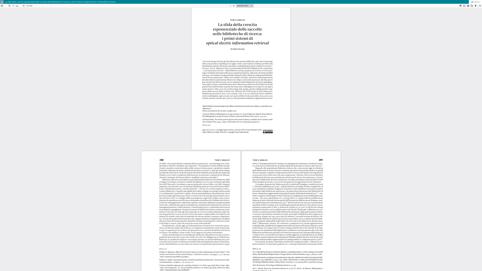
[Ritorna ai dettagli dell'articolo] (2, 2)
